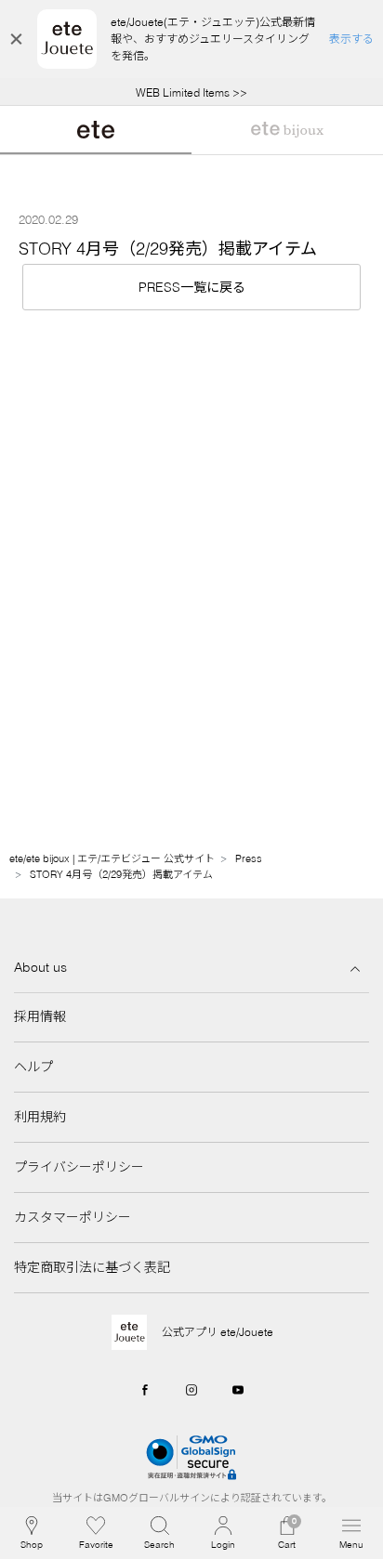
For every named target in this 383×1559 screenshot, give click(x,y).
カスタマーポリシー (72, 1217)
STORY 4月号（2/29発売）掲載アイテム (121, 874)
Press (248, 858)
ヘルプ (33, 1066)
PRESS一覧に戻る (192, 287)
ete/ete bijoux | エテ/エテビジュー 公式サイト (112, 858)
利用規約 (40, 1116)
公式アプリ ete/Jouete (217, 1332)
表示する (351, 39)
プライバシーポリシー (79, 1167)
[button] (159, 1533)
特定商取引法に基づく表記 (92, 1267)
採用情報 (40, 1016)
